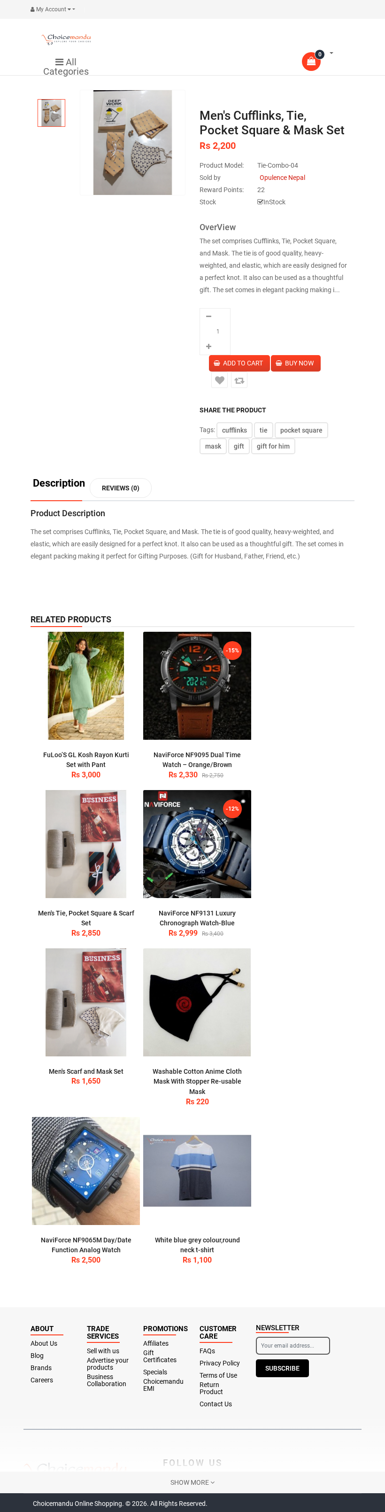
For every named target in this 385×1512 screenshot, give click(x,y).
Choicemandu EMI (163, 1385)
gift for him (273, 446)
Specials (155, 1372)
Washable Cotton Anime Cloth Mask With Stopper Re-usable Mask (197, 1081)
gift (239, 446)
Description (59, 483)
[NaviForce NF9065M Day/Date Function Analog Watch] (86, 1171)
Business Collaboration (106, 1380)
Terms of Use (218, 1375)
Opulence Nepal (282, 177)
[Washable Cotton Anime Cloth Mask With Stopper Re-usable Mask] (197, 1002)
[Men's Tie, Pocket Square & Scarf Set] (86, 844)
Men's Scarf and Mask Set (86, 1071)
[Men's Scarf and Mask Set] (86, 1002)
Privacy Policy (220, 1363)
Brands (41, 1368)
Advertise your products (108, 1364)
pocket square (301, 430)
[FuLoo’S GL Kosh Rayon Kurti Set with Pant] (86, 686)
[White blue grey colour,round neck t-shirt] (197, 1171)
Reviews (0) (120, 488)
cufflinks (234, 430)
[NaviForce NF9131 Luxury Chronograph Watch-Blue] (197, 844)
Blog (37, 1355)
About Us (44, 1343)
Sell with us (103, 1351)
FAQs (207, 1351)
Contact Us (216, 1404)
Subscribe (282, 1368)
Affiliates (156, 1343)
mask (213, 446)
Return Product (211, 1388)
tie (264, 430)
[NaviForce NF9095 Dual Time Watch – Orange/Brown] (197, 686)
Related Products (71, 619)
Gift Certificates (160, 1356)
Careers (42, 1380)
